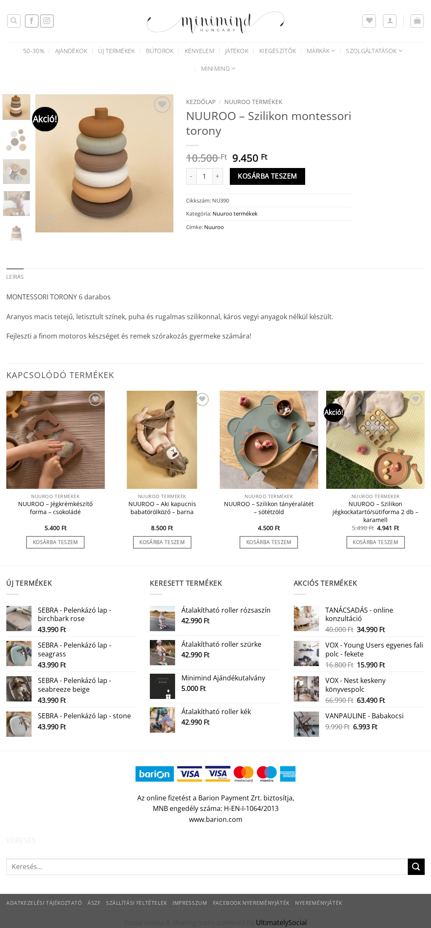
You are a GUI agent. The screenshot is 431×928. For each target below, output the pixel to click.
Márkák (318, 51)
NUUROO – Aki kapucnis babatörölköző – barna (162, 508)
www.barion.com (215, 819)
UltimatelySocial (281, 922)
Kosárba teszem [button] (55, 542)
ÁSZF (94, 903)
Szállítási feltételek (136, 903)
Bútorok (160, 51)
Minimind (215, 68)
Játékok (236, 51)
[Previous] (48, 163)
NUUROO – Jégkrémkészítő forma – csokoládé (55, 508)
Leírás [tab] (15, 276)
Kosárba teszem (267, 176)
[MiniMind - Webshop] (215, 21)
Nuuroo (214, 227)
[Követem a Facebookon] (32, 21)
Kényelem (199, 51)
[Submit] (416, 867)
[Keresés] (14, 21)
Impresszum (190, 903)
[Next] (160, 163)
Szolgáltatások (371, 51)
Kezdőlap (201, 102)
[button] (389, 21)
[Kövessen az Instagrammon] (47, 21)
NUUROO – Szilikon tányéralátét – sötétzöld (269, 508)
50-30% (33, 51)
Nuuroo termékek (253, 102)
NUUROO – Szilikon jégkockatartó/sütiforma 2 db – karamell (375, 511)
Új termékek (116, 51)
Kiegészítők (277, 51)
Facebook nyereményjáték (251, 903)
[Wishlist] (369, 21)
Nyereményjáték (318, 903)
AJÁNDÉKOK (71, 51)
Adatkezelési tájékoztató (44, 903)
